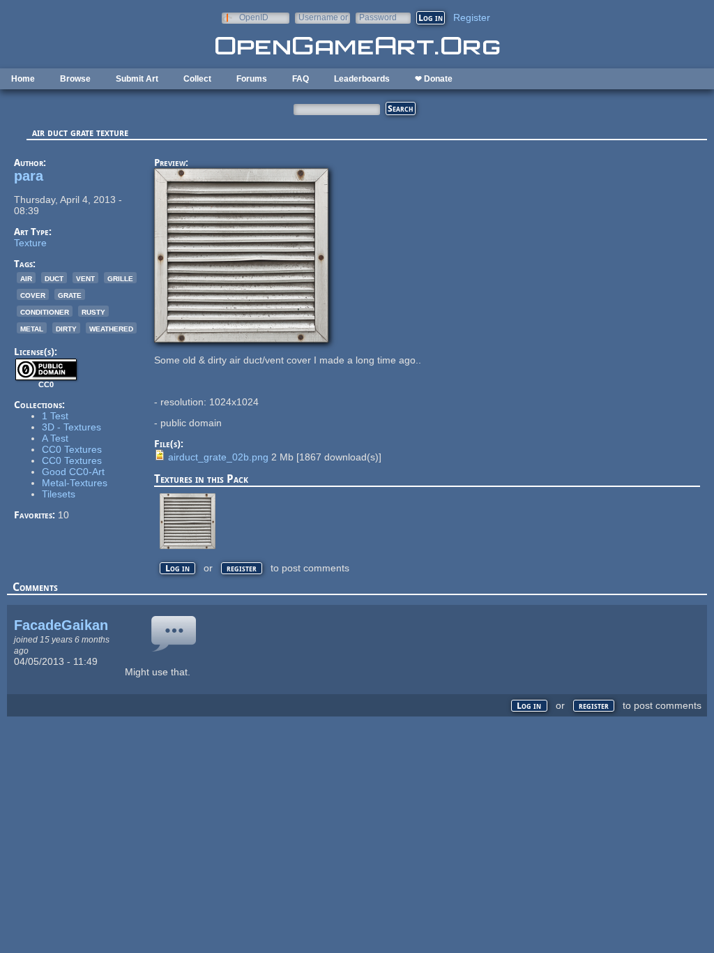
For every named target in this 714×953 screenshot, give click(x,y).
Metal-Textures (74, 482)
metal (31, 327)
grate (70, 294)
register (242, 568)
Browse (75, 79)
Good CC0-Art (73, 471)
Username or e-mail (323, 17)
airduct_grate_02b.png (218, 457)
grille (120, 277)
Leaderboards (362, 79)
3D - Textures (71, 427)
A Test (55, 438)
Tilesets (58, 494)
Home (23, 79)
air (26, 277)
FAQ (300, 79)
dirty (66, 327)
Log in (177, 568)
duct (54, 277)
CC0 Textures (72, 449)
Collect (197, 79)
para (28, 175)
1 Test (55, 415)
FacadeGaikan (61, 625)
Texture (30, 242)
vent (85, 277)
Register (471, 17)
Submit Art (137, 79)
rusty (93, 311)
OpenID (253, 17)
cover (32, 294)
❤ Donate (434, 79)
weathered (111, 327)
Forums (251, 79)
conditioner (44, 311)
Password (378, 17)
